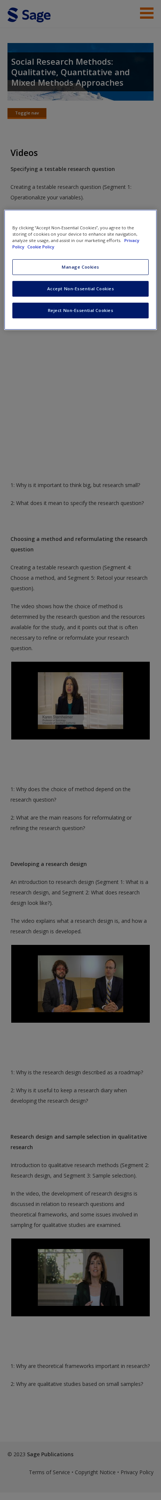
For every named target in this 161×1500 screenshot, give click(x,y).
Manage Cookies (80, 267)
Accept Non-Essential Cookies (80, 288)
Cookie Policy (40, 247)
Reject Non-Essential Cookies (80, 310)
